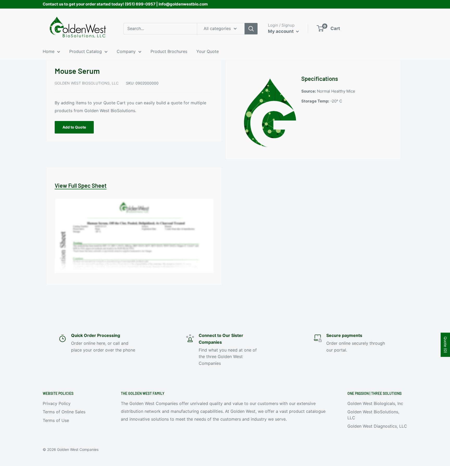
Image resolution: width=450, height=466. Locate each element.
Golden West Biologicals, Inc (375, 403)
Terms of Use (56, 420)
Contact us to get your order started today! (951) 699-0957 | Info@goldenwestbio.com (125, 4)
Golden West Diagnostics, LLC (377, 426)
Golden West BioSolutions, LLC (86, 83)
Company (126, 51)
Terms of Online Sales (64, 411)
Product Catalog (85, 51)
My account (281, 31)
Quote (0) (445, 345)
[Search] (251, 28)
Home (48, 51)
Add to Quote (74, 127)
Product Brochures (169, 51)
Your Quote (207, 51)
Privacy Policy (57, 403)
